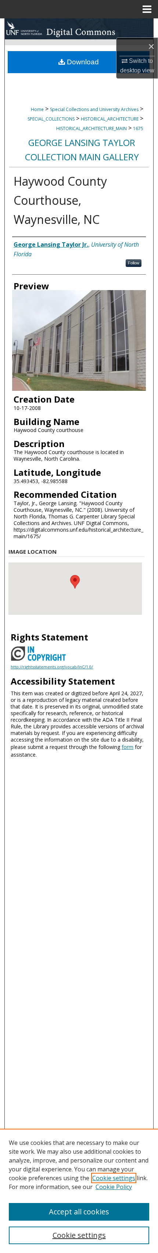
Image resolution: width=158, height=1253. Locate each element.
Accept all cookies (79, 1212)
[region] (79, 1191)
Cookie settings (113, 1178)
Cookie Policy (114, 1187)
